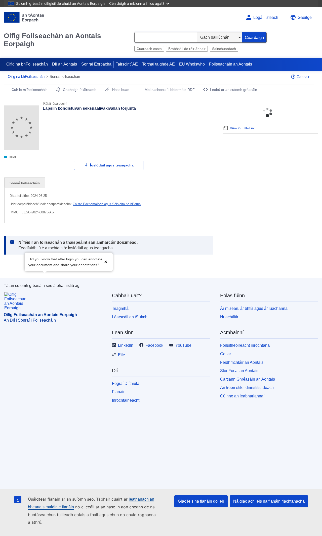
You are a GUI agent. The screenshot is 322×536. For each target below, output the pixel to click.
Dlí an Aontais (64, 64)
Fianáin (119, 392)
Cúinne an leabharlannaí (242, 396)
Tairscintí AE (127, 64)
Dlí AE (12, 157)
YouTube (183, 345)
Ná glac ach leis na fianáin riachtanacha (269, 501)
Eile (121, 355)
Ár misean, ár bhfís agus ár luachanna (254, 308)
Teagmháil (121, 308)
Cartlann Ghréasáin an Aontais (247, 379)
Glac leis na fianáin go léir (201, 501)
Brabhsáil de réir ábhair (187, 49)
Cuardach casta (149, 49)
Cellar (225, 354)
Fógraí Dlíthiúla (125, 383)
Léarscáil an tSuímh (129, 317)
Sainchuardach (224, 49)
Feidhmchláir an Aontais (241, 362)
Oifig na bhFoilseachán (27, 64)
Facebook (154, 345)
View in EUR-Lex (242, 128)
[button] (105, 261)
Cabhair (303, 77)
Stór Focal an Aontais (239, 371)
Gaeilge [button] (305, 17)
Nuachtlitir (229, 317)
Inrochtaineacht (125, 400)
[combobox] (166, 37)
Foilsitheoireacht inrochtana (245, 345)
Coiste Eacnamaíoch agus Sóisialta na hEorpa (107, 204)
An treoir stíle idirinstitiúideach (247, 387)
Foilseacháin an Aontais (230, 64)
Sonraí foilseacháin (25, 183)
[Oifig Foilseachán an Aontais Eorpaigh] (24, 17)
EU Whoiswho (192, 64)
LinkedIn (125, 345)
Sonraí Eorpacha (96, 64)
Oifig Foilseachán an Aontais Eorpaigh (52, 40)
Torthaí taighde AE (158, 64)
